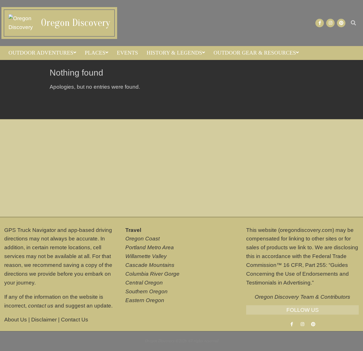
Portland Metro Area (149, 247)
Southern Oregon (146, 291)
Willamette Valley (146, 256)
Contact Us (74, 320)
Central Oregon (144, 283)
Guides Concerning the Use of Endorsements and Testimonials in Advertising (297, 274)
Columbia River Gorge (152, 274)
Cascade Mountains (149, 265)
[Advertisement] (181, 168)
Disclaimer (44, 320)
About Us (15, 320)
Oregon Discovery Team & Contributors (302, 297)
